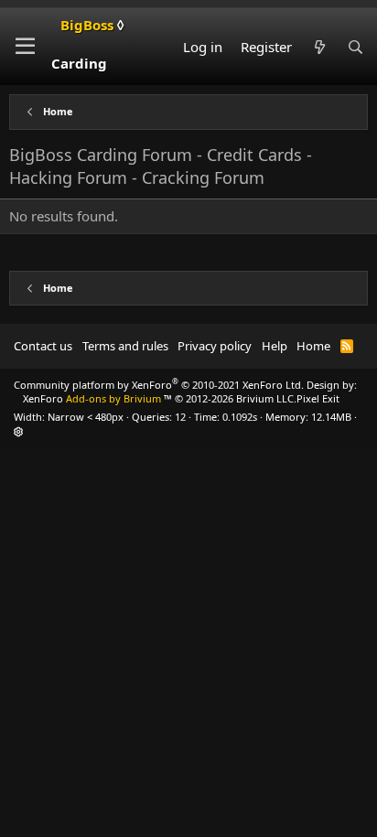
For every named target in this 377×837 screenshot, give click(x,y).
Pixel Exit (317, 398)
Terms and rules (125, 346)
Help (274, 346)
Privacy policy (215, 346)
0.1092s (239, 417)
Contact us (43, 346)
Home (313, 346)
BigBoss (87, 44)
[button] (25, 46)
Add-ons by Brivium (159, 398)
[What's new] (319, 47)
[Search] (355, 47)
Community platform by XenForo (159, 385)
